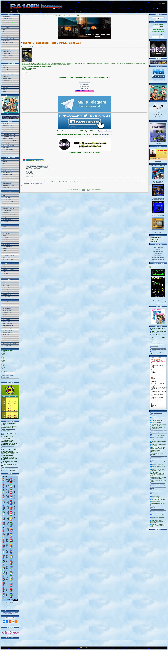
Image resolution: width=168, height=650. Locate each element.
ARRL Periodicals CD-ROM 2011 (33, 168)
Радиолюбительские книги (49, 15)
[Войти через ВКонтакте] (4, 621)
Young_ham (13, 612)
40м (4, 354)
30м (4, 356)
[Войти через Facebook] (7, 621)
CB (3, 368)
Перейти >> (158, 143)
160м (4, 351)
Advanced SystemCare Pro (158, 259)
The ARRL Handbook (72, 181)
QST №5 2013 (29, 172)
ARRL (66, 181)
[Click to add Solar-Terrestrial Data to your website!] (158, 296)
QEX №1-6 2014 (29, 176)
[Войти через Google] (13, 621)
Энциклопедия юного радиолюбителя (158, 182)
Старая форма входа (10, 624)
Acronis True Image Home (158, 257)
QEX (78, 181)
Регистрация (92, 11)
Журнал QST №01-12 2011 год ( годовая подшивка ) (37, 167)
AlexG (3, 612)
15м (4, 360)
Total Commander (158, 255)
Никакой (5, 370)
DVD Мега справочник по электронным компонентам (158, 199)
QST (63, 181)
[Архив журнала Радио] (158, 316)
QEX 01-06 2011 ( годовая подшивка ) (34, 173)
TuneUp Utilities (158, 253)
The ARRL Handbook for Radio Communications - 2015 (37, 166)
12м (4, 361)
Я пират (5, 371)
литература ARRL (58, 181)
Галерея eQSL (158, 161)
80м (4, 353)
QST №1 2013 (29, 170)
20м (4, 357)
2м (3, 365)
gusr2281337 (8, 612)
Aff (17, 612)
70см (4, 367)
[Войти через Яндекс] (10, 621)
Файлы (27, 15)
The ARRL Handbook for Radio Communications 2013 (37, 165)
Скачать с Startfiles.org (84, 84)
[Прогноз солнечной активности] (158, 275)
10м (4, 363)
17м (4, 358)
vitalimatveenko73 (11, 613)
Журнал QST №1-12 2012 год (32, 174)
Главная (78, 11)
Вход (97, 11)
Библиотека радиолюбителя (36, 15)
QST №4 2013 (29, 171)
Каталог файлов (84, 11)
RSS (166, 8)
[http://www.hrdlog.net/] (158, 266)
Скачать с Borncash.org (84, 82)
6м (3, 364)
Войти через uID (10, 617)
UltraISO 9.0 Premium (158, 251)
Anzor (6, 613)
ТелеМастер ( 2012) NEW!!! (158, 215)
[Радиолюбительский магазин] (10, 119)
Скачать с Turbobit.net (84, 86)
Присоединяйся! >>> (105, 131)
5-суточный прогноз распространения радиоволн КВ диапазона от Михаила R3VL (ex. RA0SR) (158, 302)
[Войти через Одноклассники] (16, 621)
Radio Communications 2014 (47, 181)
